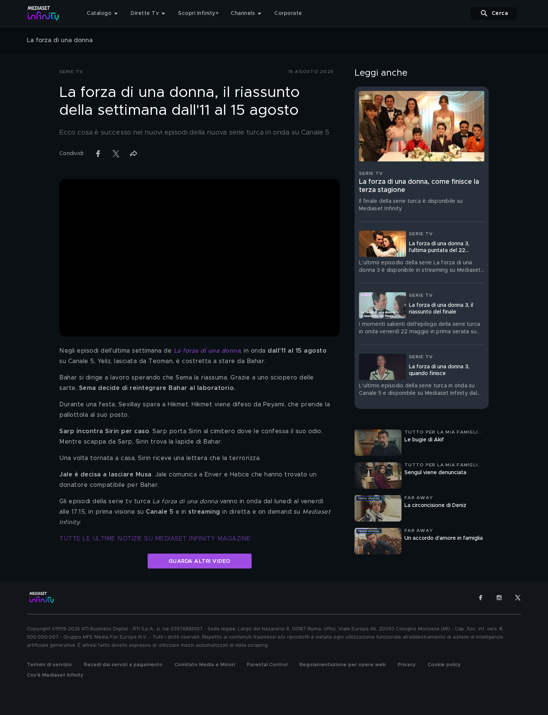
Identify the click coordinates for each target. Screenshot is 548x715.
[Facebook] (480, 597)
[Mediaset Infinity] (43, 13)
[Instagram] (499, 597)
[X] (517, 597)
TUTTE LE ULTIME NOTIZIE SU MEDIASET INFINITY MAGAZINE (155, 539)
